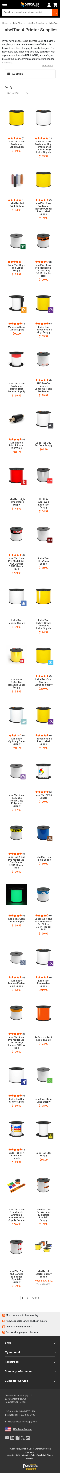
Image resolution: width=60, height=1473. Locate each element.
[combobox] (30, 12)
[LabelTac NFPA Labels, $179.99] (43, 771)
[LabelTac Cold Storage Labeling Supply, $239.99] (43, 655)
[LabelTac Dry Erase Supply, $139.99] (16, 1075)
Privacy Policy (15, 1449)
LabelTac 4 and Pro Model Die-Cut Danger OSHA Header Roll (16, 564)
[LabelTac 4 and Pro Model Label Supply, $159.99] (16, 117)
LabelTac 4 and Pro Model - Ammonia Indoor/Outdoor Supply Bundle (16, 1215)
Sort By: (9, 87)
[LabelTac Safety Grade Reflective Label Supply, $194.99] (43, 596)
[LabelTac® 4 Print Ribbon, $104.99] (16, 179)
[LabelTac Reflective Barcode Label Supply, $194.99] (16, 655)
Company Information (18, 1371)
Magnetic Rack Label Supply (16, 328)
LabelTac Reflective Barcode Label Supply (16, 683)
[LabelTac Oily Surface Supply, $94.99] (43, 418)
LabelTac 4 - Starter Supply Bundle (44, 1274)
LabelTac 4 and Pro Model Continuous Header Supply (16, 387)
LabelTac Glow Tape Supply (16, 920)
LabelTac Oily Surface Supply (43, 444)
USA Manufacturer (22, 1429)
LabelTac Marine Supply (16, 621)
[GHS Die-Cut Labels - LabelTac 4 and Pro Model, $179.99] (43, 359)
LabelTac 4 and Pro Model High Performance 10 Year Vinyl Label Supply (43, 147)
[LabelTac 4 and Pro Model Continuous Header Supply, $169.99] (16, 359)
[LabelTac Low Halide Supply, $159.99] (43, 833)
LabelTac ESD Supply (43, 1154)
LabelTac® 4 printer (26, 40)
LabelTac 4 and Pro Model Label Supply (16, 144)
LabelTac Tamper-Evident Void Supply (16, 983)
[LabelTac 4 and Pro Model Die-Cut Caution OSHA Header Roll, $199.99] (16, 833)
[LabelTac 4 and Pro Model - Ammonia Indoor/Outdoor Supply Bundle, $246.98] (16, 1185)
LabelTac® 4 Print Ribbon (16, 204)
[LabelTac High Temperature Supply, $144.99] (16, 475)
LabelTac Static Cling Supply (43, 1100)
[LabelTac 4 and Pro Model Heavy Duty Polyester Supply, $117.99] (16, 771)
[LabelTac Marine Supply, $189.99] (16, 596)
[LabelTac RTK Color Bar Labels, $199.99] (16, 1128)
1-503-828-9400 (27, 1415)
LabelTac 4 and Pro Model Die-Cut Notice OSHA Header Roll (43, 924)
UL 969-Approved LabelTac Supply (43, 503)
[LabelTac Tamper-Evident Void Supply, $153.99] (16, 956)
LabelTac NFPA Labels (43, 796)
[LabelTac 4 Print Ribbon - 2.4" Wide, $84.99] (16, 418)
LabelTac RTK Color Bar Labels (16, 1156)
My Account (12, 1352)
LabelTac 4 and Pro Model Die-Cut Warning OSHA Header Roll (43, 270)
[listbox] (17, 93)
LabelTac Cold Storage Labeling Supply (43, 682)
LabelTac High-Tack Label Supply (16, 268)
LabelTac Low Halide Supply (43, 858)
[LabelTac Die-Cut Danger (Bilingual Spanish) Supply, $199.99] (16, 1247)
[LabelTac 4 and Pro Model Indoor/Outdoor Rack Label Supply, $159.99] (43, 179)
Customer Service (16, 1380)
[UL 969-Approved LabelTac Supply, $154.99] (43, 475)
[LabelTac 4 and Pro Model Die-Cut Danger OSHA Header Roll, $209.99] (16, 534)
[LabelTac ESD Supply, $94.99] (43, 1128)
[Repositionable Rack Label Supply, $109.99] (43, 714)
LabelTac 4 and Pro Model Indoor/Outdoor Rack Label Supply (43, 208)
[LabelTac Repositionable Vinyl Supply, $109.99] (43, 303)
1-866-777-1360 (27, 1411)
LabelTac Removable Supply (43, 983)
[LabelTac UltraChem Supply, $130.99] (43, 534)
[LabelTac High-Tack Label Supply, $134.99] (16, 241)
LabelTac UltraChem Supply (43, 561)
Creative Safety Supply (33, 1455)
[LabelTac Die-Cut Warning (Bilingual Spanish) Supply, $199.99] (43, 1185)
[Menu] (5, 4)
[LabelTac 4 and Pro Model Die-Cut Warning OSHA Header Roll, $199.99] (43, 241)
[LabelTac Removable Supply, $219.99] (43, 956)
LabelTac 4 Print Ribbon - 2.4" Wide (16, 445)
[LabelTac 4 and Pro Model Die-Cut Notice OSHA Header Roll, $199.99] (43, 894)
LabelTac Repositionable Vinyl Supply (43, 330)
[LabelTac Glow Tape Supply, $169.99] (16, 894)
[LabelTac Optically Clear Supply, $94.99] (16, 714)
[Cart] (55, 4)
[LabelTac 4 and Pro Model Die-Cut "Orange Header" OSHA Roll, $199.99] (16, 1013)
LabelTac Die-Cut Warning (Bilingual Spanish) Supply (43, 1215)
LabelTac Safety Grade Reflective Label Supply (43, 624)
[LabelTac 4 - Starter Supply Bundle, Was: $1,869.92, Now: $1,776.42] (43, 1247)
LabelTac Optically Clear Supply (16, 741)
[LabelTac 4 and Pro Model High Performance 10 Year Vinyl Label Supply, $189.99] (43, 117)
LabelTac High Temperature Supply (16, 502)
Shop (8, 1342)
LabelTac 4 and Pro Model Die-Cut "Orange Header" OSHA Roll (16, 1042)
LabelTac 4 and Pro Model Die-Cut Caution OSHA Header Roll (16, 862)
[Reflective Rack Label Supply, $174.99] (43, 1013)
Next (34, 1298)
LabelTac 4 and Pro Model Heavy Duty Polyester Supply (16, 800)
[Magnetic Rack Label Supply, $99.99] (16, 303)
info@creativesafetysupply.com (21, 1421)
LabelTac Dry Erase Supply (16, 1100)
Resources (12, 1361)
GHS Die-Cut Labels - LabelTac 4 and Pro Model (43, 387)
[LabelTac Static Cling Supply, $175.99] (43, 1075)
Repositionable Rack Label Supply (43, 741)
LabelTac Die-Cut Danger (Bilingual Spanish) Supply (16, 1276)
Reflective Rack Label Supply (43, 1038)
